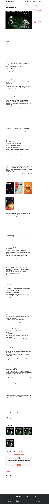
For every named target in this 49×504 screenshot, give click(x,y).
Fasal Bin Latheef (8, 8)
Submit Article (26, 496)
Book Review (33, 1)
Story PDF (37, 1)
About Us (26, 497)
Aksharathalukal (37, 8)
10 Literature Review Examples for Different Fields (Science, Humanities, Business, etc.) (38, 17)
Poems (19, 454)
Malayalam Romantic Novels (18, 496)
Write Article (40, 1)
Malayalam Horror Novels (18, 501)
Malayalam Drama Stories (9, 497)
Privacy (36, 497)
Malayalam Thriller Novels (18, 500)
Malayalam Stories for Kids (9, 500)
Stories (17, 454)
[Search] (43, 5)
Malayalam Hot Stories (8, 501)
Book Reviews (22, 454)
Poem (30, 1)
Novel (25, 1)
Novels (15, 454)
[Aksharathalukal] (10, 1)
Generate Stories (21, 451)
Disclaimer (36, 500)
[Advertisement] (19, 36)
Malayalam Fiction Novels (18, 497)
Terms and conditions (37, 501)
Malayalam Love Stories (8, 496)
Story (28, 1)
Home (23, 1)
